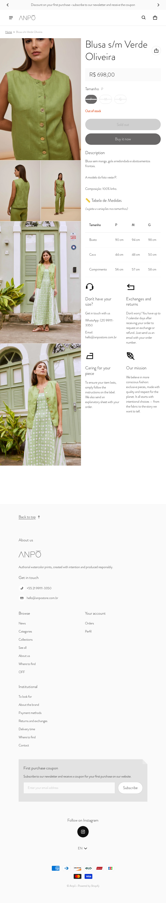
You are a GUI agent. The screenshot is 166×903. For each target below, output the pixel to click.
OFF (22, 672)
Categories (25, 631)
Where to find (27, 664)
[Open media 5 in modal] (40, 282)
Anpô (73, 886)
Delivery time (27, 729)
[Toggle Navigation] (11, 17)
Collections (26, 639)
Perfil (88, 631)
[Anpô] (27, 17)
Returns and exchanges (33, 721)
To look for (25, 696)
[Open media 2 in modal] (40, 99)
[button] (143, 17)
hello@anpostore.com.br (42, 598)
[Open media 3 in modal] (20, 190)
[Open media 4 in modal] (61, 190)
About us (24, 655)
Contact (24, 745)
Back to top (27, 517)
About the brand (29, 704)
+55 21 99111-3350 (39, 588)
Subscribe (130, 788)
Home (8, 32)
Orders (89, 623)
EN (80, 848)
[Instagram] (83, 831)
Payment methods (30, 713)
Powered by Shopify (88, 886)
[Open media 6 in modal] (40, 405)
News (22, 623)
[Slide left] (7, 4)
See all (23, 647)
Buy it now (123, 139)
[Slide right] (158, 4)
